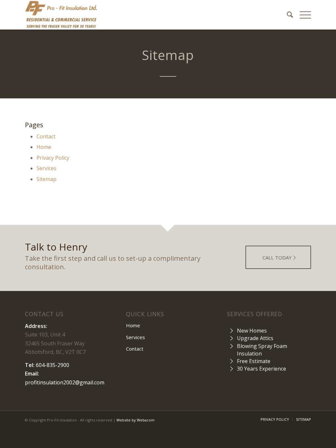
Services (46, 168)
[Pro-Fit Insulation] (61, 15)
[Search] (286, 15)
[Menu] (302, 15)
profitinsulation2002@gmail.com (64, 382)
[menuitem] (286, 15)
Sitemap (46, 179)
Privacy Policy (52, 157)
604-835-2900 (52, 365)
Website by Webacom (135, 419)
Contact (45, 136)
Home (43, 147)
